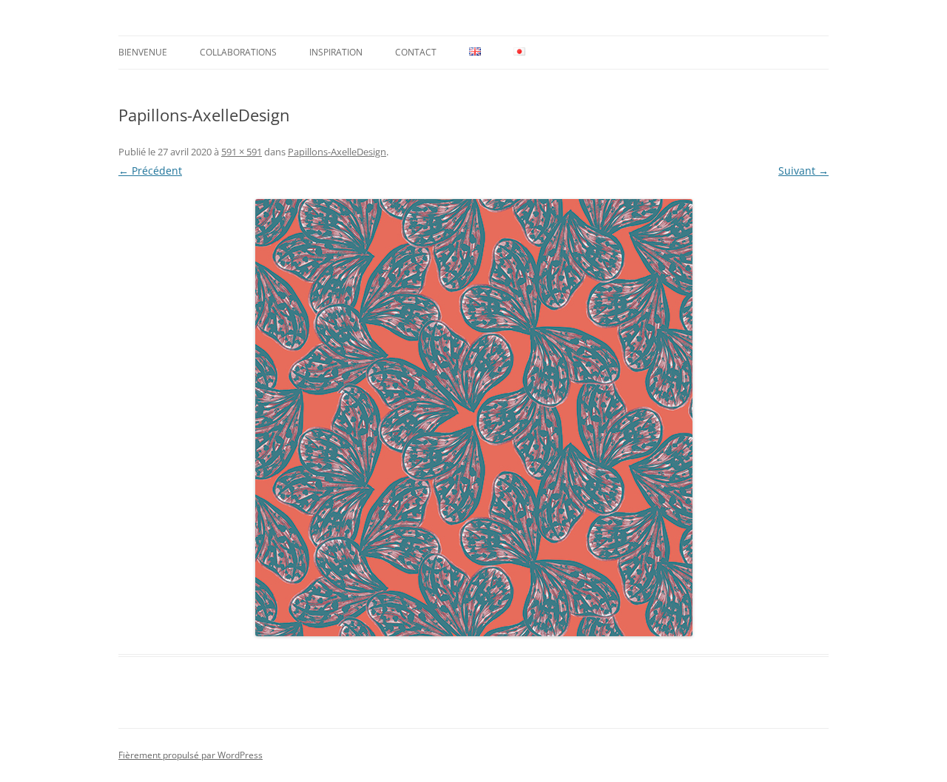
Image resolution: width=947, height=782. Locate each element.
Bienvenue (142, 52)
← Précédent (150, 171)
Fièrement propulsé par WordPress (190, 755)
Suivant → (803, 171)
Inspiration (336, 52)
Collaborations (238, 52)
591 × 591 (241, 151)
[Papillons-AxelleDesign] (473, 417)
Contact (416, 52)
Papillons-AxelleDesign (337, 151)
